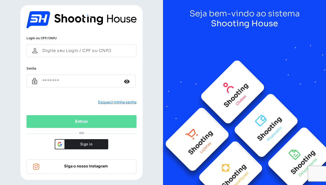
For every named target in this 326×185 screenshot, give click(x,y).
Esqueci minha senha (117, 102)
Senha (31, 68)
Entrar (81, 121)
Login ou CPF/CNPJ (41, 38)
